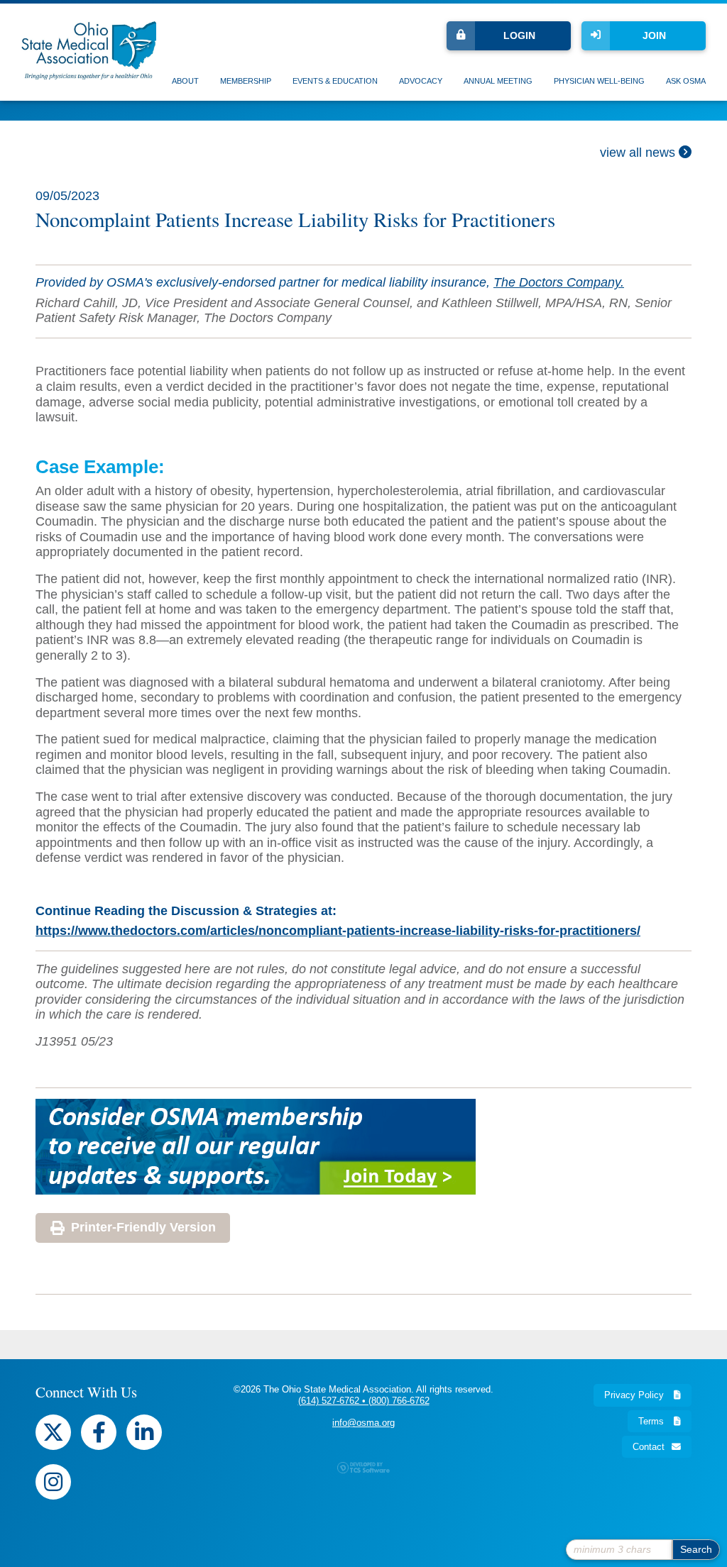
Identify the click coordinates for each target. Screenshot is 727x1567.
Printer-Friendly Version (143, 1227)
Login (519, 35)
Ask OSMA (686, 81)
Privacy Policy (635, 1395)
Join (654, 35)
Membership (245, 81)
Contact (649, 1446)
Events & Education (335, 81)
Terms (652, 1421)
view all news (639, 152)
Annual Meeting (498, 81)
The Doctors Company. (558, 282)
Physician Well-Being (599, 81)
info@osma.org (363, 1422)
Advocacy (420, 81)
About (185, 81)
